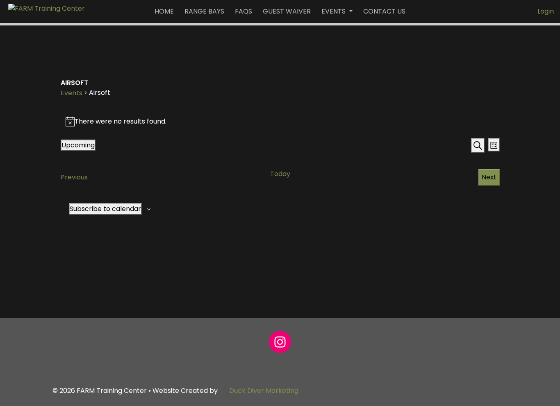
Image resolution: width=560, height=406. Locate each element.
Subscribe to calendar (105, 208)
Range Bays (204, 11)
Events (334, 11)
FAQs (243, 11)
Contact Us (384, 11)
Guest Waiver (287, 11)
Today (280, 174)
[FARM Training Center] (46, 8)
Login (545, 11)
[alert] (280, 121)
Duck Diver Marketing (263, 390)
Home (164, 11)
